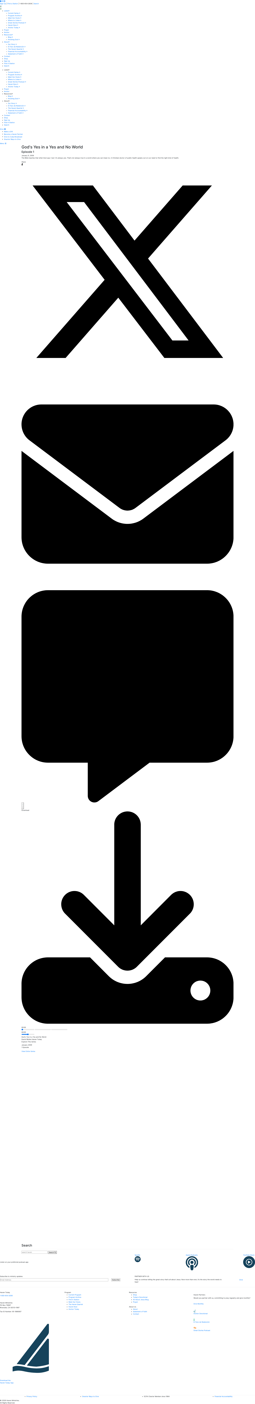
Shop (6, 59)
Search (36, 4)
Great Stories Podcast (16, 23)
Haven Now (12, 25)
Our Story (11, 44)
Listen (6, 11)
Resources (8, 35)
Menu (2, 143)
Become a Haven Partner (13, 134)
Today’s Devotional (140, 1297)
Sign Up (3, 4)
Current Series (13, 13)
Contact (7, 56)
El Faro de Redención (16, 47)
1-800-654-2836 (6, 1296)
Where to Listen (14, 20)
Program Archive (14, 16)
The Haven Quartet (15, 49)
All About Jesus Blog (141, 1300)
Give (2, 129)
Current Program (75, 1295)
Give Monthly (199, 1304)
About (6, 42)
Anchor (6, 32)
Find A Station (9, 63)
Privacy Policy (31, 1396)
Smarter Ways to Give (12, 139)
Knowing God (13, 39)
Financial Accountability (17, 51)
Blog (9, 37)
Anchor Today (13, 28)
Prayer (6, 30)
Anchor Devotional (201, 1314)
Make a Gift (8, 132)
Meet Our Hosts (14, 18)
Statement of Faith (15, 54)
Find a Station (12, 4)
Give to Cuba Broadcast (13, 137)
